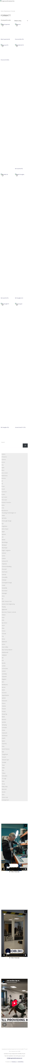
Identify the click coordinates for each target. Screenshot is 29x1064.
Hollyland (4, 655)
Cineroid (4, 574)
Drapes (3, 494)
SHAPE (3, 738)
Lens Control (5, 473)
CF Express (4, 457)
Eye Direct (4, 623)
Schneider (4, 727)
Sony (3, 746)
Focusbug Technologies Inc (9, 513)
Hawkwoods (5, 652)
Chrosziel (4, 569)
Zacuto (3, 792)
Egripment (4, 609)
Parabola (14, 1062)
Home (2, 11)
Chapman (4, 564)
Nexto (3, 690)
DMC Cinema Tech (7, 601)
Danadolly (4, 588)
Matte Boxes (5, 475)
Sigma (3, 741)
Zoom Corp (5, 797)
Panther (4, 706)
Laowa (3, 666)
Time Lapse (4, 499)
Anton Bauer (5, 529)
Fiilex (3, 628)
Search (3, 442)
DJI (2, 598)
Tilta (3, 770)
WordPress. (21, 1062)
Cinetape (4, 580)
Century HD (5, 561)
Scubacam (4, 733)
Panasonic (4, 700)
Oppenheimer (5, 695)
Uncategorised (5, 800)
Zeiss (3, 794)
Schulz (3, 730)
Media (3, 505)
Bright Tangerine (6, 550)
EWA (3, 620)
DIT (2, 481)
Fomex (3, 631)
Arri (3, 537)
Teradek (4, 762)
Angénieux (4, 526)
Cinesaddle (4, 577)
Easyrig (3, 607)
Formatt (4, 633)
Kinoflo (3, 663)
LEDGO (4, 671)
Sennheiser (4, 735)
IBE (3, 658)
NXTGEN (4, 518)
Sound (3, 489)
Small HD (4, 743)
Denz (3, 596)
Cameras (4, 459)
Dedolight (4, 593)
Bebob (3, 539)
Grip (3, 465)
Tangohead (5, 754)
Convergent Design (7, 582)
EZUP (3, 625)
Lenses (3, 462)
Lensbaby (4, 674)
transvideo (4, 776)
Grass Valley (5, 647)
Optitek (4, 698)
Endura (3, 615)
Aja (2, 523)
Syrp (3, 751)
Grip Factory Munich (7, 649)
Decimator (4, 590)
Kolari (3, 515)
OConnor (4, 692)
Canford (4, 553)
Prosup (3, 711)
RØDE (3, 717)
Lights (3, 467)
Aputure (4, 534)
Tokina (3, 773)
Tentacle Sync (5, 759)
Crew (3, 508)
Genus (3, 639)
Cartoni (4, 558)
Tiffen (3, 768)
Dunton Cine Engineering (8, 604)
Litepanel (4, 676)
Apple (3, 531)
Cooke (3, 585)
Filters (3, 470)
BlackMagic (5, 542)
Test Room (4, 491)
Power (3, 486)
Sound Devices (6, 749)
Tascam (4, 757)
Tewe (3, 765)
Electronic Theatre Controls (9, 612)
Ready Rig (4, 714)
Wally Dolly (4, 786)
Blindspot (4, 545)
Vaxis (3, 781)
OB (2, 483)
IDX (3, 660)
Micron (3, 687)
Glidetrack (4, 641)
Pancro (3, 703)
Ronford (4, 719)
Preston (4, 708)
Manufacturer (7, 11)
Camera (3, 454)
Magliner (4, 679)
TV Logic (4, 778)
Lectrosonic (5, 668)
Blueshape (4, 547)
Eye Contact (4, 497)
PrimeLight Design (6, 521)
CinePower (4, 572)
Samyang (4, 725)
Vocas (3, 784)
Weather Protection (6, 502)
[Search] (25, 445)
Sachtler (4, 722)
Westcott (4, 789)
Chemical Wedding (6, 566)
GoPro (3, 644)
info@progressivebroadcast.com (14, 1058)
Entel (3, 617)
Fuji (3, 636)
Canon (3, 556)
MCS (3, 682)
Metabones (5, 684)
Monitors (4, 478)
